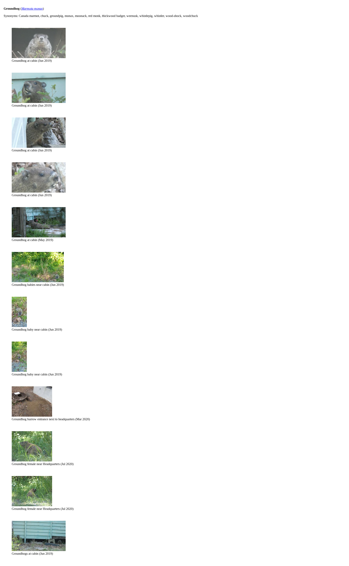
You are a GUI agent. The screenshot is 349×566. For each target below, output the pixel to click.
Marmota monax (32, 8)
